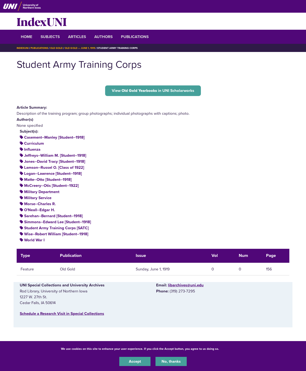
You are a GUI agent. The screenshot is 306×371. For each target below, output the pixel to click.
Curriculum (34, 143)
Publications (135, 37)
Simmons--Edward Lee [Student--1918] (57, 222)
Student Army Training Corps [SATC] (56, 228)
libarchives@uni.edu (186, 285)
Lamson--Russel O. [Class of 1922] (54, 167)
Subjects (50, 37)
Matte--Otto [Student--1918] (48, 179)
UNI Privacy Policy (233, 349)
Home (26, 37)
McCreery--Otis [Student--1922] (51, 185)
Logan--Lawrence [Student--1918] (53, 173)
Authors (103, 37)
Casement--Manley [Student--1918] (54, 137)
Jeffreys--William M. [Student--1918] (55, 155)
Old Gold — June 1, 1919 (80, 48)
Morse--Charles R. (40, 204)
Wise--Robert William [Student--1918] (56, 234)
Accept (135, 361)
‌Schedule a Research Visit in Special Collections (62, 313)
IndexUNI (42, 21)
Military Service (37, 198)
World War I (34, 240)
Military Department (41, 192)
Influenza (32, 149)
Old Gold (56, 48)
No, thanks (171, 361)
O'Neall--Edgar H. (39, 210)
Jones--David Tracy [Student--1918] (54, 161)
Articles (77, 37)
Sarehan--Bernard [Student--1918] (53, 216)
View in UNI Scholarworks (153, 90)
